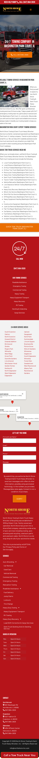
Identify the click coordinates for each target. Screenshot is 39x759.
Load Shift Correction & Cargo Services (18, 623)
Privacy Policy (11, 547)
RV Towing (19, 305)
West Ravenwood (30, 366)
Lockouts (7, 600)
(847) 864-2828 (29, 2)
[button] (8, 416)
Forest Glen (28, 361)
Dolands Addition (10, 341)
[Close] (17, 409)
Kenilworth (8, 368)
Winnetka (27, 358)
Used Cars (7, 569)
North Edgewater (10, 371)
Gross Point (8, 356)
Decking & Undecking (19, 309)
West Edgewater (10, 373)
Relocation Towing (10, 585)
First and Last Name (10, 437)
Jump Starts (8, 596)
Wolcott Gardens (29, 349)
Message (6, 462)
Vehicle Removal (10, 573)
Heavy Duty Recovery (11, 619)
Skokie (7, 346)
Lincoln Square (29, 341)
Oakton (7, 334)
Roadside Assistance (19, 282)
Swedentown (28, 363)
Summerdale (28, 339)
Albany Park (28, 368)
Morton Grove (28, 346)
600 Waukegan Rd (11, 705)
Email (5, 445)
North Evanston (10, 337)
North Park (28, 337)
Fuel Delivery (8, 592)
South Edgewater (30, 356)
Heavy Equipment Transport (19, 297)
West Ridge (8, 354)
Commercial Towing (19, 290)
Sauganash (28, 334)
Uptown (26, 332)
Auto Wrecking (8, 562)
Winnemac (28, 351)
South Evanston (10, 332)
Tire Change (8, 604)
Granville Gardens (11, 358)
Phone (5, 453)
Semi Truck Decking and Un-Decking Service (17, 628)
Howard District (10, 339)
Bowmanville (28, 344)
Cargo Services (19, 313)
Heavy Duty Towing (10, 608)
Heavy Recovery (19, 301)
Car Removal (8, 566)
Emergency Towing (19, 286)
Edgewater (8, 375)
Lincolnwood (9, 361)
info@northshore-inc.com (19, 748)
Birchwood (8, 344)
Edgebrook (28, 354)
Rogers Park (9, 349)
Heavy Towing (19, 294)
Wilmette (8, 351)
